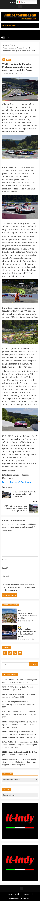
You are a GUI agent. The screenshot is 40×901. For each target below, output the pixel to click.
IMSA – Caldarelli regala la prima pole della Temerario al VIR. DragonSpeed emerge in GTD (20, 744)
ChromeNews (14, 898)
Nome (5, 559)
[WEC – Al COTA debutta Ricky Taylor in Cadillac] (9, 616)
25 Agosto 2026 (25, 621)
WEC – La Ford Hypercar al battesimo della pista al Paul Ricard (27, 632)
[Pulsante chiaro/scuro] (3, 37)
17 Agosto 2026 (25, 639)
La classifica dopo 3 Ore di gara (16, 482)
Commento (7, 531)
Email (5, 568)
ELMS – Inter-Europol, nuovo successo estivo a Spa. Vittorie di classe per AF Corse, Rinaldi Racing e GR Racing (19, 734)
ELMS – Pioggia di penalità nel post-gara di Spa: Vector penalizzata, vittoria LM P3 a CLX (19, 724)
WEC (8, 60)
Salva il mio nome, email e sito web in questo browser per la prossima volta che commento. (19, 587)
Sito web (5, 576)
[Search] (8, 38)
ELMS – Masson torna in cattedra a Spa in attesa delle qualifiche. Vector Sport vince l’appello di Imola (19, 762)
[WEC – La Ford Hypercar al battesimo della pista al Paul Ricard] (9, 632)
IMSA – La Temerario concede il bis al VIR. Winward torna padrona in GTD (19, 713)
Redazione (7, 74)
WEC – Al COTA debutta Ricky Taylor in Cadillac (27, 615)
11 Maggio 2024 (19, 74)
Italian (23, 2)
